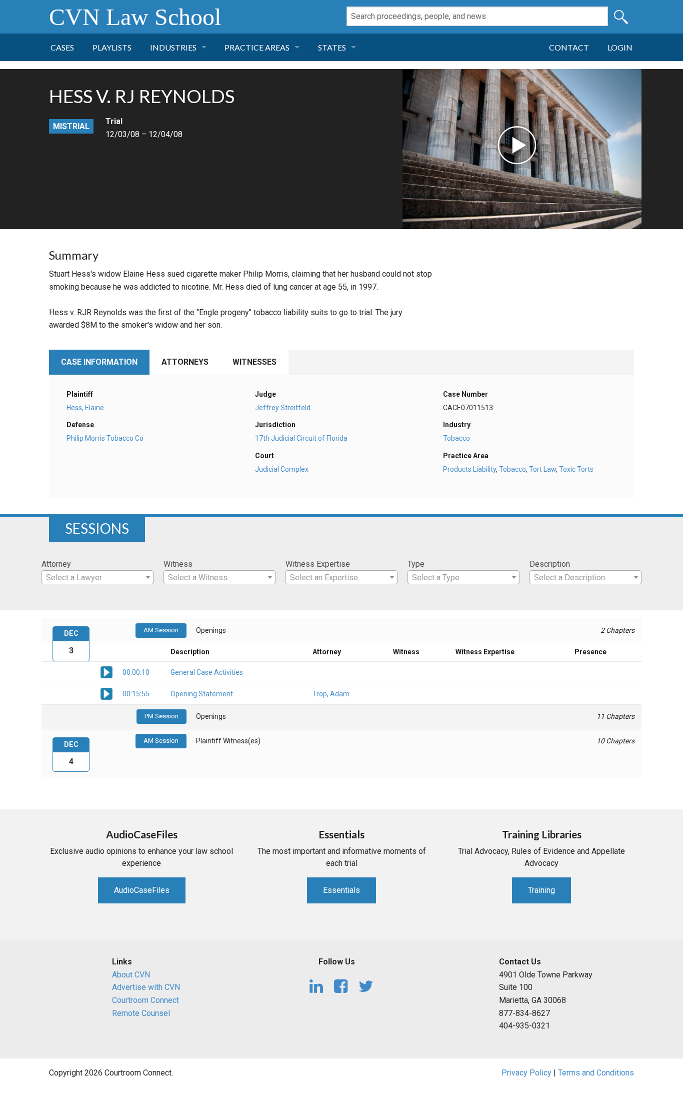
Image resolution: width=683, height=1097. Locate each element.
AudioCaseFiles (142, 890)
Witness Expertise (318, 564)
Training (541, 890)
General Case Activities (206, 672)
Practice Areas (257, 47)
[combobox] (98, 577)
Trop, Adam (331, 694)
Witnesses (254, 362)
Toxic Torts (576, 469)
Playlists (112, 47)
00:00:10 (136, 672)
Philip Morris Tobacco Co (105, 438)
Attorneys (185, 362)
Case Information (99, 362)
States (332, 47)
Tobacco (456, 438)
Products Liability (469, 469)
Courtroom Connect (145, 1000)
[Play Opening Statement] (106, 693)
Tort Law (542, 469)
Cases (62, 47)
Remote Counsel (141, 1013)
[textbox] (97, 578)
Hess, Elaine (85, 408)
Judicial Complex (281, 469)
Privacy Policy (527, 1072)
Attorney (56, 564)
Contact (569, 47)
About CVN (131, 974)
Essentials (341, 890)
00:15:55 (136, 694)
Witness (178, 564)
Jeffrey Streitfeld (282, 408)
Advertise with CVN (146, 987)
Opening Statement (201, 694)
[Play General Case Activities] (106, 671)
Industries (173, 47)
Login (620, 47)
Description (550, 564)
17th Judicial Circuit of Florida (301, 438)
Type (416, 564)
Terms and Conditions (596, 1072)
